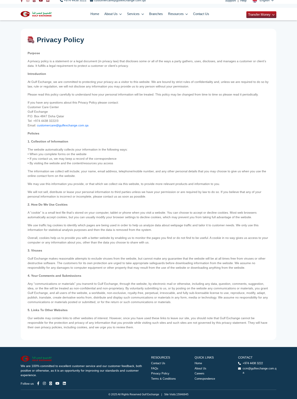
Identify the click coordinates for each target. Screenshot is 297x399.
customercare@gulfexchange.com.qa (62, 125)
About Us (200, 368)
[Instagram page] (44, 383)
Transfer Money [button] (259, 14)
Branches (156, 14)
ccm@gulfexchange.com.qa (259, 370)
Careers (199, 373)
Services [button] (133, 14)
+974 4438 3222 (253, 363)
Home (94, 14)
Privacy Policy (160, 373)
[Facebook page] (38, 383)
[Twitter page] (50, 383)
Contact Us (201, 14)
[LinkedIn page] (64, 383)
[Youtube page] (57, 383)
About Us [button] (111, 14)
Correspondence (205, 378)
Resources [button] (176, 14)
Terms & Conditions (163, 378)
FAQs (154, 368)
